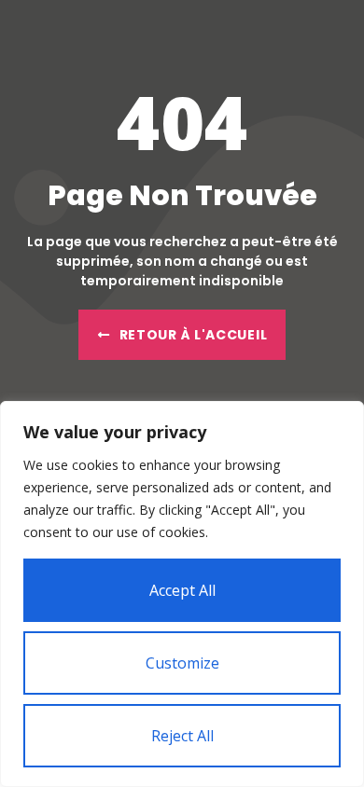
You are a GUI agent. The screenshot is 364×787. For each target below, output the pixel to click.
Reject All (182, 735)
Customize (182, 663)
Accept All (182, 590)
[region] (182, 594)
